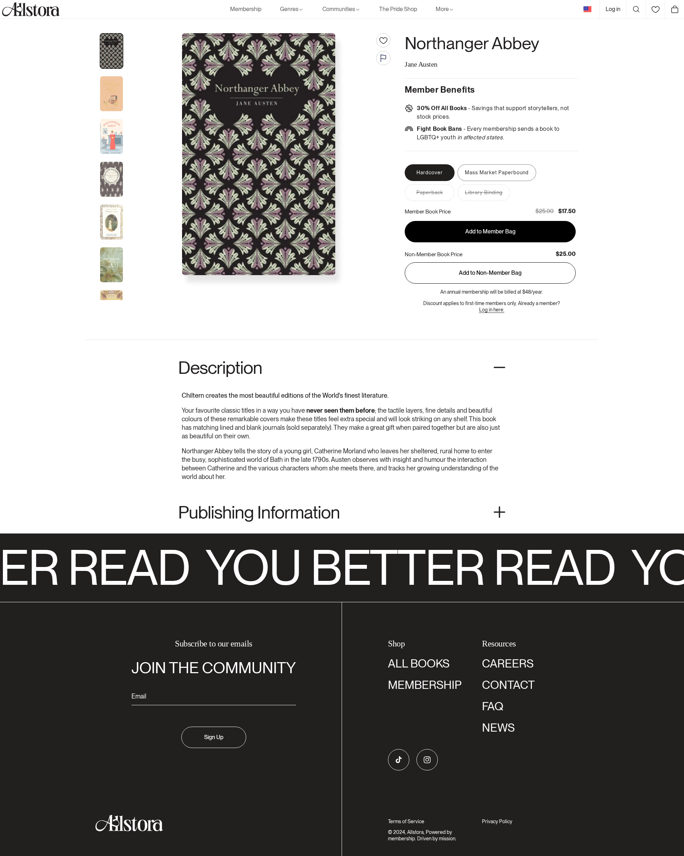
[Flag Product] (383, 58)
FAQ (492, 706)
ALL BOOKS (419, 663)
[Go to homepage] (209, 823)
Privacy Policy (497, 821)
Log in (613, 9)
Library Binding (487, 195)
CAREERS (508, 663)
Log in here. (491, 310)
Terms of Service (406, 821)
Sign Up (213, 737)
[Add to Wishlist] (383, 40)
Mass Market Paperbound (497, 172)
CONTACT (508, 685)
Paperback (435, 195)
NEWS (498, 727)
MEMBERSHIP (425, 685)
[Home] (30, 9)
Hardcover (429, 172)
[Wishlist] (655, 9)
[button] (292, 9)
